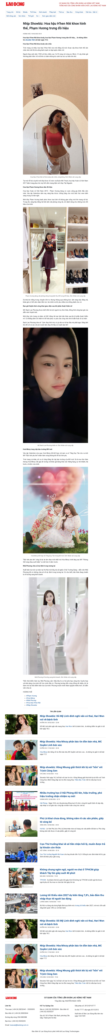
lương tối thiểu (80, 905)
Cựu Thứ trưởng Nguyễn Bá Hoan (52, 854)
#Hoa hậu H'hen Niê (33, 703)
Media (25, 12)
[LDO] (21, 724)
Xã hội (18, 12)
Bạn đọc (70, 12)
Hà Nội (42, 829)
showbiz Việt (30, 40)
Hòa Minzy (43, 752)
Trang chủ (9, 12)
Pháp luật (52, 12)
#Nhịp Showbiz (31, 705)
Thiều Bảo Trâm (80, 780)
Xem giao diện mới (48, 16)
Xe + (38, 16)
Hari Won (68, 726)
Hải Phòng (43, 803)
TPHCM (43, 880)
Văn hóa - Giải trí (91, 12)
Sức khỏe (22, 16)
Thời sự (61, 12)
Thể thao (33, 12)
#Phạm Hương (31, 696)
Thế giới (31, 16)
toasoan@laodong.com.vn (19, 1025)
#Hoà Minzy (30, 698)
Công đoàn (79, 12)
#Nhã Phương (31, 700)
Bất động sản (11, 16)
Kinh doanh (43, 12)
